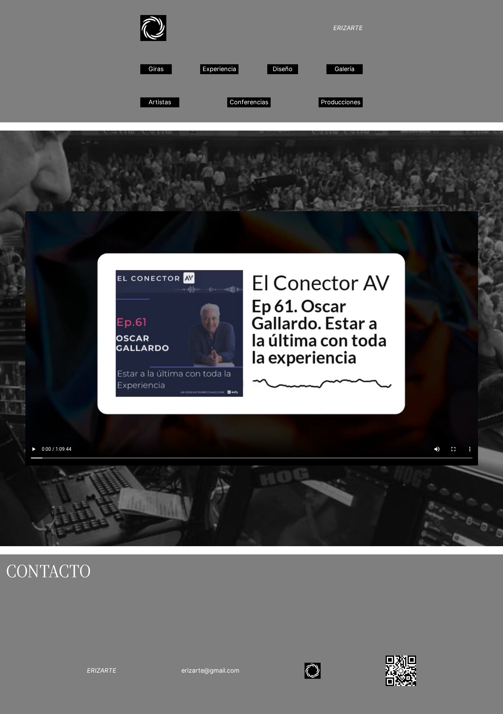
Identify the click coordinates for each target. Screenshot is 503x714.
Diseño (283, 68)
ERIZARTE (348, 27)
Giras (156, 68)
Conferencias (249, 102)
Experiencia (219, 68)
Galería (344, 68)
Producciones (340, 102)
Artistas (160, 102)
